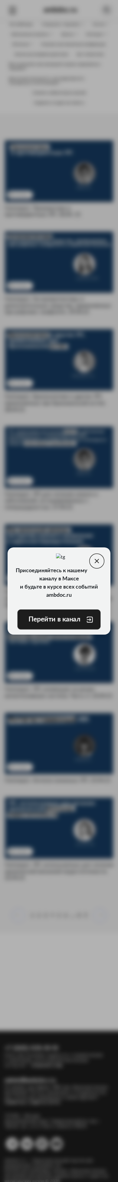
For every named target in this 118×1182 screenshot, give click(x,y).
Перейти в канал (54, 619)
